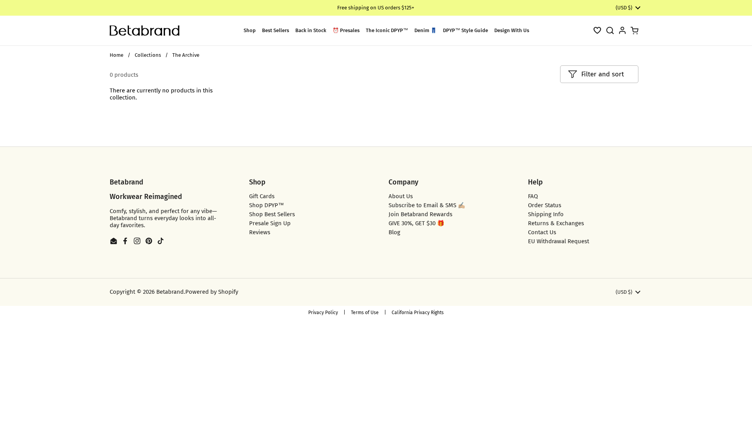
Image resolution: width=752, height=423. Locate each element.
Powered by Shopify (211, 291)
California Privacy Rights (418, 312)
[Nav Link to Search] (610, 30)
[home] (144, 30)
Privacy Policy (323, 312)
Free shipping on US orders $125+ (375, 7)
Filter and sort (602, 74)
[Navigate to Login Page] (622, 30)
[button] (597, 30)
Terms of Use (365, 312)
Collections (148, 55)
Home (116, 55)
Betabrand (170, 291)
